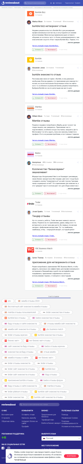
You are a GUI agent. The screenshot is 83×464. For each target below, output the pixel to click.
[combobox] (61, 438)
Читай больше (20, 460)
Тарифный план (48, 420)
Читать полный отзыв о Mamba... (44, 140)
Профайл (25, 426)
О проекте (6, 418)
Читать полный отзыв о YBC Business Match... (48, 282)
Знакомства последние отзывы (63, 7)
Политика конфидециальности (69, 422)
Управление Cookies (69, 418)
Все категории (7, 415)
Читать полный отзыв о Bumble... (44, 94)
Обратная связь (8, 421)
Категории (59, 3)
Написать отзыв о (7, 7)
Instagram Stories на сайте (30, 422)
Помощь (64, 415)
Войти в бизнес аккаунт (51, 423)
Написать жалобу (29, 418)
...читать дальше (73, 42)
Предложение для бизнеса (49, 416)
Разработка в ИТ (27, 7)
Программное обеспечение (43, 7)
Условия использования (71, 426)
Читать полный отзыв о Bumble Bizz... (45, 46)
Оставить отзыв (28, 415)
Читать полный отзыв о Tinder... (43, 236)
